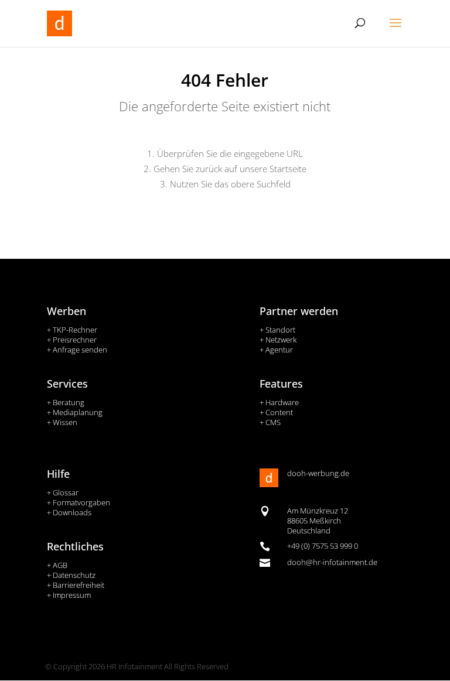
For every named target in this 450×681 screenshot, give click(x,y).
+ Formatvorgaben (78, 502)
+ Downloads (69, 512)
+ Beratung (65, 402)
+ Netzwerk (278, 339)
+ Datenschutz (71, 575)
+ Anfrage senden (77, 349)
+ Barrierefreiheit (75, 585)
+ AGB (57, 565)
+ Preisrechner (72, 339)
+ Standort (277, 329)
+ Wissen (62, 422)
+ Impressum (69, 595)
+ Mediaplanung (75, 412)
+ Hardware (279, 402)
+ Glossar (63, 492)
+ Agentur (276, 349)
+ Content (276, 412)
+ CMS (270, 422)
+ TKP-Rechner (72, 329)
